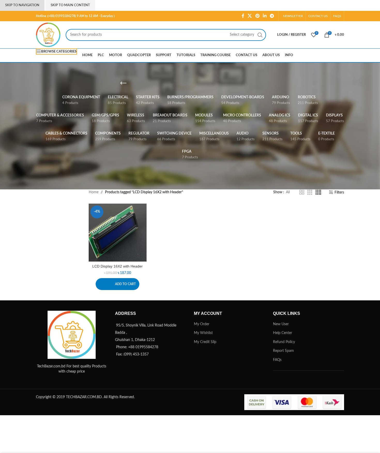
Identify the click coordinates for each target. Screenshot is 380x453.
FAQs (277, 360)
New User (281, 324)
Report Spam (283, 351)
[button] (117, 284)
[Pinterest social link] (257, 16)
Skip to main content (70, 5)
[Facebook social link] (243, 16)
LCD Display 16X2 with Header (117, 266)
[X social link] (250, 16)
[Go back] (123, 83)
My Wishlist (203, 333)
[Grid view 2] (301, 192)
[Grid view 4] (318, 192)
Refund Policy (284, 342)
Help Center (282, 333)
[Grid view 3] (309, 192)
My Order (201, 324)
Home (93, 192)
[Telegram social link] (272, 16)
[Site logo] (48, 34)
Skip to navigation (22, 5)
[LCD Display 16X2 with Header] (118, 233)
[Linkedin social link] (264, 16)
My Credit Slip (205, 342)
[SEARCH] (260, 35)
